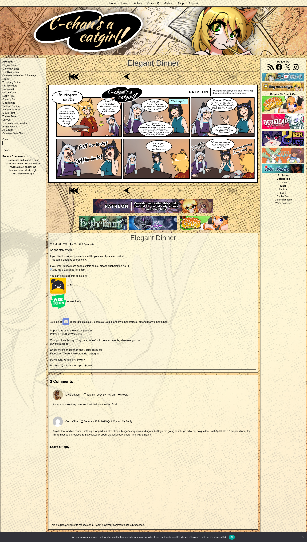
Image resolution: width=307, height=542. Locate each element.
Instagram (94, 353)
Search (6, 139)
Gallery (168, 3)
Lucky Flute (8, 95)
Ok (231, 537)
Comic (56, 365)
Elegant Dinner (153, 63)
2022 (89, 365)
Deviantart (56, 359)
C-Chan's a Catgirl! (73, 365)
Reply (124, 394)
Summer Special (11, 109)
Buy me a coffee (59, 344)
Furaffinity (69, 359)
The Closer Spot (10, 72)
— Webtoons (73, 301)
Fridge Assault (9, 126)
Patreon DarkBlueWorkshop (66, 334)
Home (112, 3)
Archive (137, 3)
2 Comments (88, 244)
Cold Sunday (9, 92)
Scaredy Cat (9, 99)
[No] (303, 537)
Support (193, 3)
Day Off (6, 119)
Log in (283, 192)
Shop (181, 3)
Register (283, 189)
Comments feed (283, 199)
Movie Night (8, 112)
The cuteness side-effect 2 (16, 123)
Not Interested (9, 85)
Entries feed (283, 196)
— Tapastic (72, 285)
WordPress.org (283, 202)
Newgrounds (79, 353)
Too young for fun (11, 82)
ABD (74, 244)
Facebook (55, 353)
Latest (124, 3)
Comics (151, 3)
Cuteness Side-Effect (13, 133)
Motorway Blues (10, 68)
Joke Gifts (7, 129)
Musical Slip (8, 102)
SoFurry (81, 359)
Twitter (67, 353)
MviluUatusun (73, 394)
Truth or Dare (9, 116)
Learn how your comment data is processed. (120, 525)
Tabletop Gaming (11, 106)
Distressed (8, 88)
